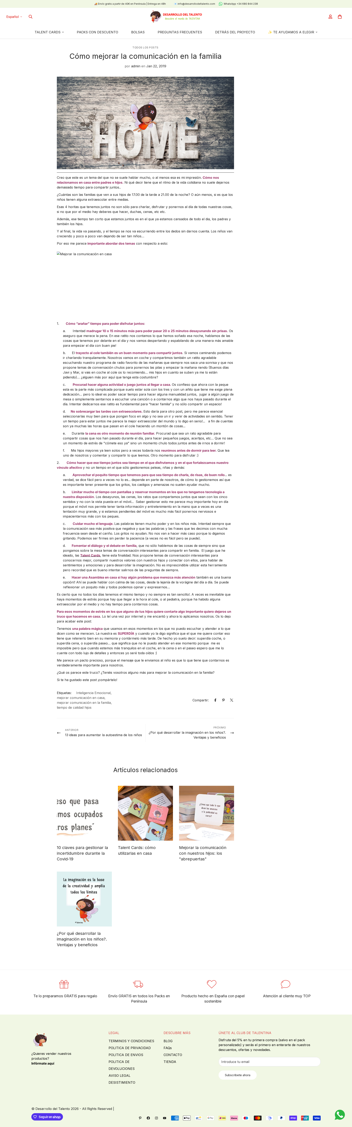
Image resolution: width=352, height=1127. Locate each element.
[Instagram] (156, 1118)
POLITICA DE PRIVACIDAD (130, 1048)
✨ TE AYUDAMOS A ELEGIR (291, 32)
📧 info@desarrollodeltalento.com (194, 3)
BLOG (168, 1041)
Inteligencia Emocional (93, 693)
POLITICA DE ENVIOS (126, 1055)
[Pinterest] (223, 700)
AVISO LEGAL (119, 1076)
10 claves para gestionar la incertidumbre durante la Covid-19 (82, 853)
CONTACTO (173, 1055)
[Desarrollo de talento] (176, 17)
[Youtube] (164, 1118)
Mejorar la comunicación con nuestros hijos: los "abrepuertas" (202, 853)
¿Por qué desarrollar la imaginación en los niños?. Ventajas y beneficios (82, 939)
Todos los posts (145, 47)
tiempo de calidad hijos (74, 707)
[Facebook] (215, 700)
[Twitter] (231, 700)
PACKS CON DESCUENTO (97, 32)
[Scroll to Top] (344, 1105)
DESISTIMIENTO (122, 1082)
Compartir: (200, 700)
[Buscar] (30, 16)
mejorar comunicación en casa (80, 698)
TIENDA (170, 1062)
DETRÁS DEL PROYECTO (235, 32)
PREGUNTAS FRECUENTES (180, 32)
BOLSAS (138, 32)
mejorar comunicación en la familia (84, 703)
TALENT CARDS (47, 32)
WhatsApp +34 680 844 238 (241, 3)
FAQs (168, 1048)
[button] (339, 16)
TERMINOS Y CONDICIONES (131, 1041)
